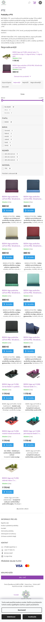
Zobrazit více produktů (21, 76)
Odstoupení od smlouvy (8, 534)
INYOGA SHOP (8, 553)
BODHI (8, 122)
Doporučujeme (6, 82)
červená (8, 131)
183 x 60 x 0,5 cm (11, 154)
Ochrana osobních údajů (8, 536)
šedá (7, 142)
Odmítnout (11, 617)
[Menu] (40, 3)
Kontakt (3, 528)
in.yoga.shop (8, 556)
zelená (8, 139)
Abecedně (5, 87)
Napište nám (5, 523)
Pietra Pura (28, 584)
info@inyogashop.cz (10, 547)
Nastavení (22, 610)
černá (8, 145)
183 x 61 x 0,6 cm (11, 157)
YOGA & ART (36, 584)
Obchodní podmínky (7, 531)
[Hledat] (29, 3)
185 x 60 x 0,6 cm (11, 160)
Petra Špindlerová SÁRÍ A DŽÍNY (14, 584)
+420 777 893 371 (9, 550)
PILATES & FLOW (17, 586)
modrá (8, 136)
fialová (8, 133)
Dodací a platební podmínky (9, 526)
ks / (22, 577)
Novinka (8, 113)
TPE (8, 168)
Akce (7, 110)
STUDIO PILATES (28, 586)
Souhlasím (32, 617)
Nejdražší (25, 82)
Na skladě (9, 107)
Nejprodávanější (36, 82)
